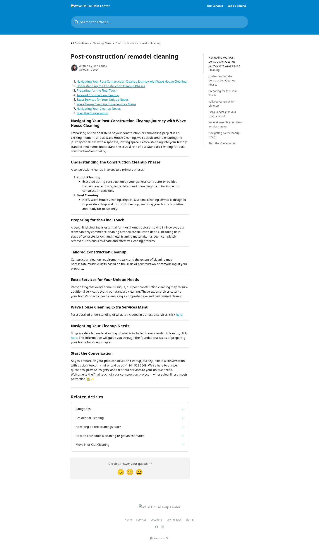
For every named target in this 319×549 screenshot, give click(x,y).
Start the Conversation (92, 113)
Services (141, 519)
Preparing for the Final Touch (97, 90)
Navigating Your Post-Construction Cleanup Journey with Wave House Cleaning (132, 81)
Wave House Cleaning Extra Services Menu (106, 104)
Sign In (190, 519)
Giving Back (174, 519)
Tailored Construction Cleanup (98, 95)
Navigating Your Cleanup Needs (99, 109)
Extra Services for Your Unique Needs (103, 100)
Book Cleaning (236, 6)
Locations (156, 519)
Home (128, 519)
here (179, 315)
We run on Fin (161, 538)
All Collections (79, 43)
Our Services (215, 6)
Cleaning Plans (102, 43)
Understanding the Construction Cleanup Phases (111, 86)
